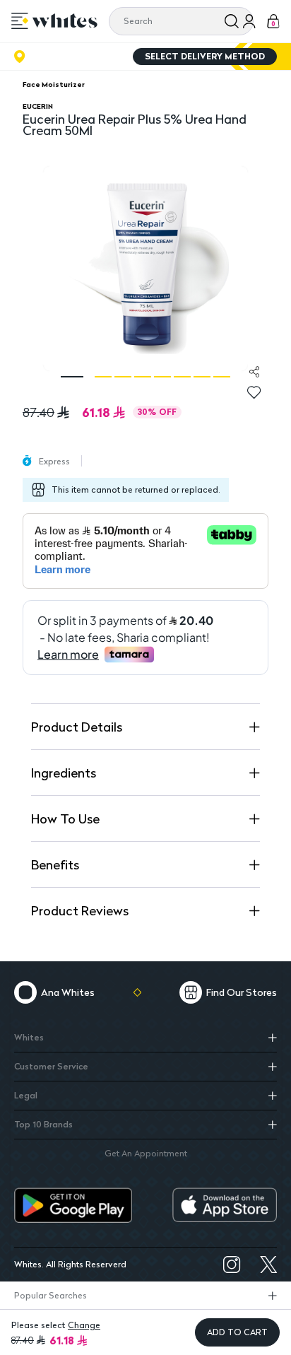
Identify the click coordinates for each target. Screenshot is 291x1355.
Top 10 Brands (43, 1124)
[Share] (254, 372)
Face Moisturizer (54, 84)
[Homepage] (64, 20)
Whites (29, 1037)
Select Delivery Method (205, 56)
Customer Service (51, 1066)
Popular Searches (50, 1295)
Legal (25, 1095)
